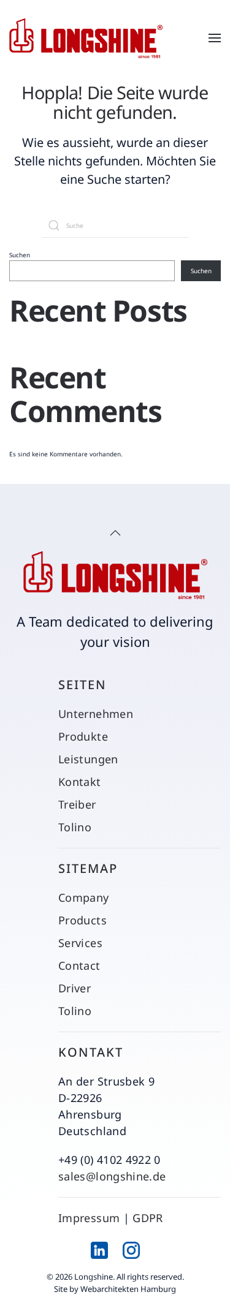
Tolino (74, 827)
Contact (79, 965)
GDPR (147, 1217)
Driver (74, 988)
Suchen (19, 255)
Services (80, 942)
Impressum (89, 1217)
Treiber (77, 804)
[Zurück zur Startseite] (86, 38)
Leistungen (88, 759)
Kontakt (79, 781)
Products (82, 920)
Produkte (83, 736)
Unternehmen (95, 713)
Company (83, 897)
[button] (215, 38)
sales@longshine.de (112, 1176)
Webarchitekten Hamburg (128, 1288)
